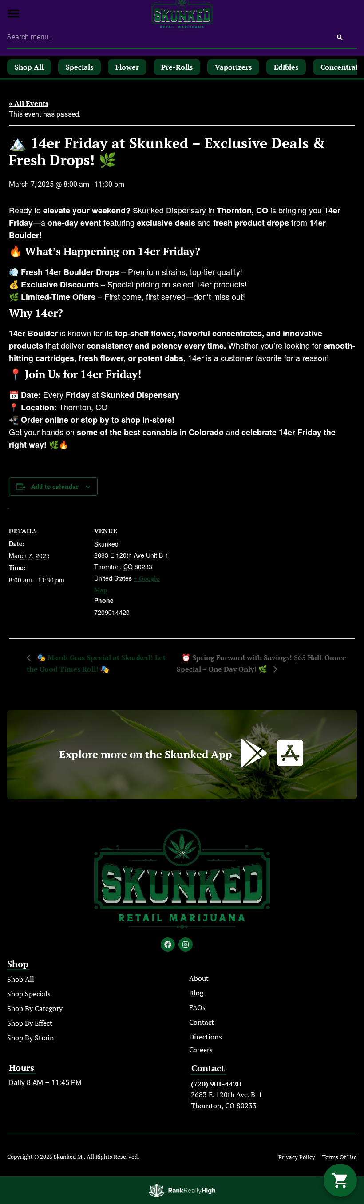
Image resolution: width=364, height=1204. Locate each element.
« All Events (28, 103)
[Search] (340, 37)
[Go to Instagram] (185, 944)
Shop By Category (35, 1008)
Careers (201, 1049)
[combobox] (165, 37)
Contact (201, 1022)
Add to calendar (55, 486)
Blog (196, 993)
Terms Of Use (339, 1157)
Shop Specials (29, 994)
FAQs (197, 1007)
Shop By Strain (30, 1038)
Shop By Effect (29, 1023)
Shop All (20, 979)
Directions (205, 1037)
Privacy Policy (296, 1157)
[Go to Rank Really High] (182, 1190)
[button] (13, 13)
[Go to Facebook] (168, 944)
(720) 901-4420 (216, 1084)
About (199, 978)
